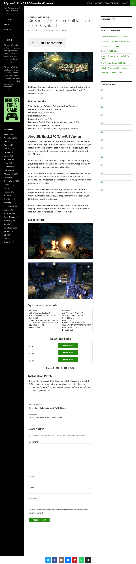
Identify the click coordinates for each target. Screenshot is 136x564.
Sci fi (6, 195)
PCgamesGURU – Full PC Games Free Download (29, 3)
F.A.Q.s (125, 3)
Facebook (8, 20)
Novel (6, 177)
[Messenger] (68, 560)
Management (9, 174)
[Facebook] (54, 560)
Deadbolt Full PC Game (110, 51)
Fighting (7, 159)
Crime (6, 156)
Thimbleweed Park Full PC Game (114, 36)
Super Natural (10, 217)
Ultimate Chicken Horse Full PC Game (116, 41)
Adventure (8, 138)
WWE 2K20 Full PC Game (111, 72)
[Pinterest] (74, 560)
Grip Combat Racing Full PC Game (115, 63)
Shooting (7, 202)
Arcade (7, 145)
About (98, 3)
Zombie (46, 17)
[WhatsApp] (81, 560)
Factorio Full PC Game (110, 46)
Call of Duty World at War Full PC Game (45, 416)
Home (89, 3)
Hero (6, 163)
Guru (47, 30)
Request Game (112, 3)
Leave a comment (61, 30)
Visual (6, 231)
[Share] (88, 560)
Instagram (8, 30)
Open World (9, 181)
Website (33, 498)
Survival (7, 220)
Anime (6, 141)
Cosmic (7, 152)
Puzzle (6, 184)
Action (31, 17)
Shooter (7, 199)
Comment (34, 441)
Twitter (7, 25)
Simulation (8, 206)
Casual (7, 148)
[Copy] (61, 560)
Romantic (8, 192)
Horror (38, 17)
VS (5, 235)
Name (32, 476)
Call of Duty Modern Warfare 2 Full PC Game (47, 406)
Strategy (7, 213)
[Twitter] (48, 560)
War (5, 238)
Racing (7, 188)
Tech (6, 224)
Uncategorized (10, 228)
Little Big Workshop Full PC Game (115, 68)
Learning (7, 170)
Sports (6, 210)
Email (32, 487)
